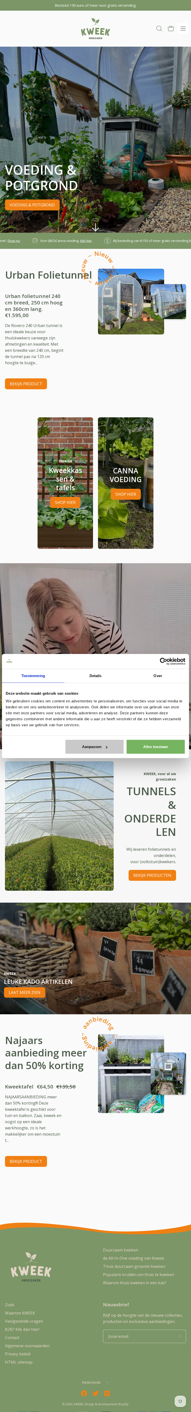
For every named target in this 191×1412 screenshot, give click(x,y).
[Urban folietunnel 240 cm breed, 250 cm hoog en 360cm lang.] (131, 302)
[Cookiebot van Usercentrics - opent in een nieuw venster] (163, 661)
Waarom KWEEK (20, 1313)
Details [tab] (96, 675)
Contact (12, 1337)
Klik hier (179, 240)
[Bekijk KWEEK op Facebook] (84, 1393)
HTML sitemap (19, 1362)
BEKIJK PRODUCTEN (152, 875)
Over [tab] (157, 675)
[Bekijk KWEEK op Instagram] (107, 1393)
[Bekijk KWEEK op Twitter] (95, 1393)
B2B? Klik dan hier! (22, 1329)
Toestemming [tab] (33, 675)
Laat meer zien (25, 992)
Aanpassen (91, 747)
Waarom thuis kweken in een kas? (134, 1282)
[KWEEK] (95, 28)
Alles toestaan (155, 747)
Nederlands (91, 1382)
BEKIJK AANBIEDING (29, 205)
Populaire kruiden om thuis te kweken (138, 1274)
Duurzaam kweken (120, 1250)
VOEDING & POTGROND (83, 205)
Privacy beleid (17, 1354)
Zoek (9, 1305)
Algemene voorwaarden (27, 1345)
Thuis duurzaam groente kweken (134, 1266)
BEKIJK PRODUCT (26, 384)
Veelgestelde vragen (24, 1321)
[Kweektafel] (131, 1073)
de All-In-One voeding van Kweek (133, 1258)
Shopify (123, 1404)
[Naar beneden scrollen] (95, 227)
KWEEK (78, 1404)
